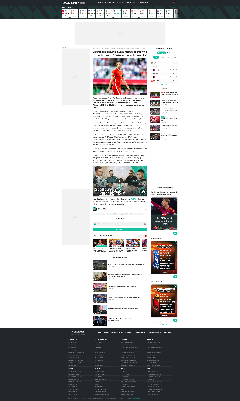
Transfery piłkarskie (100, 389)
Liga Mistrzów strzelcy (74, 371)
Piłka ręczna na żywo (100, 374)
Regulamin (120, 332)
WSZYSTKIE (175, 7)
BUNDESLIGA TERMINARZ (153, 360)
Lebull (122, 389)
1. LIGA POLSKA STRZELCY (74, 394)
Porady (97, 384)
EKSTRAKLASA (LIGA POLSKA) (75, 350)
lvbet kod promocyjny (153, 387)
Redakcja (106, 332)
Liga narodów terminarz (153, 365)
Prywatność (128, 332)
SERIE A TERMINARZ (151, 357)
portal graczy (168, 332)
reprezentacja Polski (112, 214)
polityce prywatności (136, 398)
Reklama (113, 332)
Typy (134, 3)
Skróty (128, 3)
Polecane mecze (99, 387)
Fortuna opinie (125, 374)
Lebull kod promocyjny (153, 392)
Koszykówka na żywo (100, 379)
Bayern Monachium (141, 214)
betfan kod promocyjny (153, 384)
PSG (95, 362)
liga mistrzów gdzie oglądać (102, 394)
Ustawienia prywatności (140, 332)
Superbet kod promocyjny (154, 382)
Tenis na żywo (98, 376)
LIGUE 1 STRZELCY (72, 392)
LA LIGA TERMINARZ (151, 355)
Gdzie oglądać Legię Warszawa (129, 362)
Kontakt (100, 332)
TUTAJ (133, 199)
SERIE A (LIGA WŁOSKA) (73, 357)
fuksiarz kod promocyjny (128, 387)
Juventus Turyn (99, 365)
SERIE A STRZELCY (72, 387)
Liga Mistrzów (72, 342)
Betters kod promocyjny (127, 392)
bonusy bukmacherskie (127, 394)
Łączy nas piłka (124, 214)
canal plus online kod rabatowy (129, 355)
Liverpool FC (98, 347)
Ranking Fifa (98, 382)
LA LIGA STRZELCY (72, 384)
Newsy (100, 3)
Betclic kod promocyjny (153, 376)
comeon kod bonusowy (153, 394)
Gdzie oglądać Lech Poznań (128, 365)
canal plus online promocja (128, 352)
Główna (94, 48)
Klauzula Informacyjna (155, 332)
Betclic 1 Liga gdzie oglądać (128, 357)
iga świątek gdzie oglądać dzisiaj (129, 347)
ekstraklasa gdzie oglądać (128, 350)
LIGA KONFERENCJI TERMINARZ (154, 347)
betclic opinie (150, 379)
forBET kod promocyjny (127, 379)
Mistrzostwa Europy (100, 392)
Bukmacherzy (143, 3)
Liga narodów (72, 365)
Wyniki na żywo (110, 3)
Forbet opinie (124, 384)
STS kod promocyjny (152, 371)
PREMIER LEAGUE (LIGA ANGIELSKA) (76, 352)
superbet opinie (125, 376)
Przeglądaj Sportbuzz (164, 324)
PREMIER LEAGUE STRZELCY (74, 382)
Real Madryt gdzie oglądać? (128, 382)
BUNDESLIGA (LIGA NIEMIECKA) (75, 360)
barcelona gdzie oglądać (127, 342)
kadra (131, 214)
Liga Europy (71, 345)
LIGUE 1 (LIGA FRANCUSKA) (74, 362)
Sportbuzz (120, 3)
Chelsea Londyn (99, 357)
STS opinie (123, 371)
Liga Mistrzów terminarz (153, 342)
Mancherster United (100, 350)
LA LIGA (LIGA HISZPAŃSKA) (74, 355)
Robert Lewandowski (99, 214)
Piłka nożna (106, 48)
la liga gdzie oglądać (126, 345)
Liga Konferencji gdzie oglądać (129, 360)
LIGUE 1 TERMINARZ (151, 362)
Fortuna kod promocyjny (154, 374)
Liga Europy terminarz (153, 345)
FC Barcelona (98, 342)
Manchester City (99, 360)
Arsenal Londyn (99, 355)
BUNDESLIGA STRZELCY (73, 389)
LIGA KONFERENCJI (72, 347)
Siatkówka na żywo (100, 371)
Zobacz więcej (164, 84)
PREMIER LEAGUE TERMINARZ (154, 352)
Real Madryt (98, 345)
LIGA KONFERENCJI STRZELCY (75, 376)
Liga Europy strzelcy (74, 374)
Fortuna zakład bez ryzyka (154, 389)
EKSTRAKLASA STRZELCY (74, 379)
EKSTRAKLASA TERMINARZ (153, 350)
